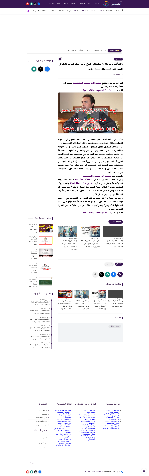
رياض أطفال (107, 10)
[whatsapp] (31, 3)
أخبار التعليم (118, 10)
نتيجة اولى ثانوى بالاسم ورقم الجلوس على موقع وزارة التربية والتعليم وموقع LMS (33, 242)
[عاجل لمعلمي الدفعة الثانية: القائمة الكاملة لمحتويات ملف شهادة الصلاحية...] (65, 294)
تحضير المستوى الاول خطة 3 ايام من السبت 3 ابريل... (40, 312)
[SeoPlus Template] (121, 472)
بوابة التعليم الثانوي (113, 427)
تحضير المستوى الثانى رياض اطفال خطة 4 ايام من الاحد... (40, 321)
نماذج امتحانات (67, 10)
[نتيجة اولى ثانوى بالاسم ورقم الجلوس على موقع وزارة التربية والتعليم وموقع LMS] (46, 240)
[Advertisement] (74, 32)
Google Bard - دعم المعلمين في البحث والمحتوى (64, 416)
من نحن (96, 3)
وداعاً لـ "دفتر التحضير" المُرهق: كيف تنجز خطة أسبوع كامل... (114, 244)
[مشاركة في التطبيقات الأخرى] (95, 274)
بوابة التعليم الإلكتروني (112, 421)
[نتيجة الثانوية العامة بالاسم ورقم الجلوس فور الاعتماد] (46, 281)
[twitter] (35, 3)
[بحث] (27, 10)
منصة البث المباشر (113, 423)
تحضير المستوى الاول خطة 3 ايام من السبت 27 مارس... (40, 346)
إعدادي (87, 10)
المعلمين (118, 59)
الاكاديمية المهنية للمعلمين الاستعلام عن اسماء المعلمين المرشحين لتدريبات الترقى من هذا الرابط (33, 256)
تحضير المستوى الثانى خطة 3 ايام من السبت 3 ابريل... (40, 303)
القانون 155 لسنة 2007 (82, 184)
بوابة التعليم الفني (113, 419)
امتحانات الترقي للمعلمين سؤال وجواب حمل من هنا (33, 270)
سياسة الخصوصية (54, 3)
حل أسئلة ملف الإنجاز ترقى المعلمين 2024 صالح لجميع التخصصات (33, 230)
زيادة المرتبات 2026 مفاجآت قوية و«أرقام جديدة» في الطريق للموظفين (69, 245)
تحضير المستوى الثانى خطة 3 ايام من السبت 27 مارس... (40, 338)
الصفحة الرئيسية (42, 410)
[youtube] (27, 3)
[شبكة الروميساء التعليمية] (112, 4)
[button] (113, 274)
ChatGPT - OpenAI (89, 410)
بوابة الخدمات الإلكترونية (111, 429)
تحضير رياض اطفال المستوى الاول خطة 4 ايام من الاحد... (40, 329)
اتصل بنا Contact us (84, 3)
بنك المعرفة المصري (112, 418)
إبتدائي (96, 10)
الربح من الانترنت (55, 10)
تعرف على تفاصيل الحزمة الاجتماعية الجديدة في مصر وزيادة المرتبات (90, 244)
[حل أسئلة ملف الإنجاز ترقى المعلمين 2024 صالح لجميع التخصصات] (46, 228)
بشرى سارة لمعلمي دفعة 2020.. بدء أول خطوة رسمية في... (85, 50)
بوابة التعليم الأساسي (112, 425)
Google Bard (91, 412)
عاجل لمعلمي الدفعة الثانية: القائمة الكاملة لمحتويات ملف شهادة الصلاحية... (65, 305)
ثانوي (79, 10)
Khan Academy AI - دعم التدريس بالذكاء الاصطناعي (63, 436)
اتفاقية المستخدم (69, 3)
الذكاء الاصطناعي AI (40, 10)
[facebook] (39, 3)
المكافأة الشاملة (84, 180)
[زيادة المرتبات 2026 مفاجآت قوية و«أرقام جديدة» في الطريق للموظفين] (67, 231)
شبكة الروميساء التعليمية (87, 83)
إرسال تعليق (114, 326)
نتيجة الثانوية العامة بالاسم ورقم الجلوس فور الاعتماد (33, 284)
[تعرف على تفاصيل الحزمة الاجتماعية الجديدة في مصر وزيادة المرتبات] (90, 231)
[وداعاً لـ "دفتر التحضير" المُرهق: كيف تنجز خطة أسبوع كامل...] (113, 231)
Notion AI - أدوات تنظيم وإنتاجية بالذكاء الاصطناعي (87, 438)
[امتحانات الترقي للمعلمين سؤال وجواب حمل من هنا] (46, 267)
